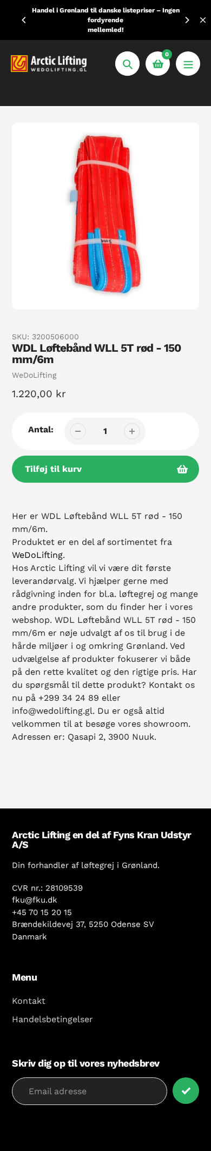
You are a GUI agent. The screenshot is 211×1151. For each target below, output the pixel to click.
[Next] (186, 20)
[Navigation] (188, 63)
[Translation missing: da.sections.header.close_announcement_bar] (202, 20)
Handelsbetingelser (52, 1019)
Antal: (41, 429)
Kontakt (28, 1001)
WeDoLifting (34, 375)
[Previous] (24, 20)
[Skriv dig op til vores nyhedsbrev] (186, 1090)
